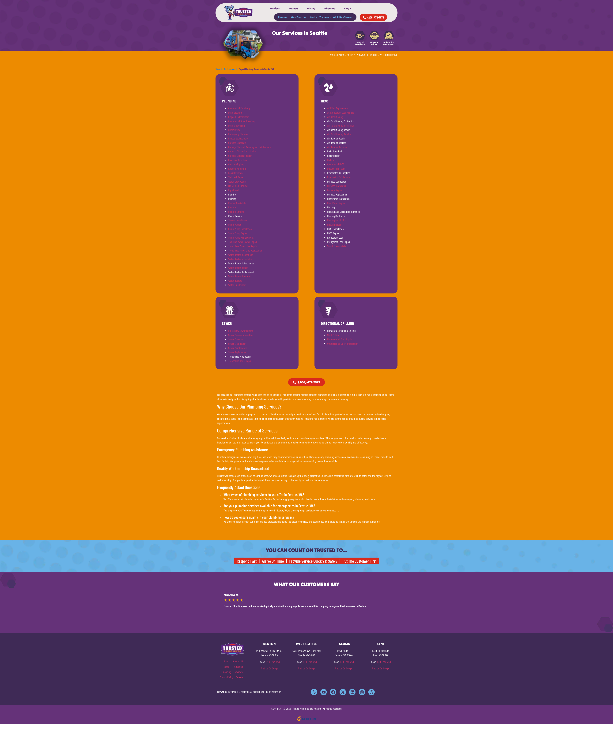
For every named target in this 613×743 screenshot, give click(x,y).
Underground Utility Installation (342, 343)
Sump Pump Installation (240, 229)
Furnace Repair (334, 190)
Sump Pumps (234, 224)
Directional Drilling (337, 323)
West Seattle (298, 17)
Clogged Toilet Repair (238, 117)
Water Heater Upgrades (239, 276)
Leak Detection (235, 173)
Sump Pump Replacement (241, 237)
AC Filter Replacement (337, 108)
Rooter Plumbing (236, 211)
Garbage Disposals (237, 142)
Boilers (330, 160)
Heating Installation (336, 220)
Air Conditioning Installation (340, 125)
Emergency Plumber (238, 134)
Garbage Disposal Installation (242, 151)
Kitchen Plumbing (237, 168)
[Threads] (371, 692)
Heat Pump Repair (336, 203)
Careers (239, 677)
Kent (312, 17)
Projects (293, 8)
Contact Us (238, 661)
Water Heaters (235, 280)
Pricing (311, 8)
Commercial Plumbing (239, 108)
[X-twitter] (343, 692)
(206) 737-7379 (273, 662)
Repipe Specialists (237, 203)
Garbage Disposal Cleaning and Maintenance (249, 147)
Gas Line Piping (235, 164)
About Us (329, 8)
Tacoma (324, 17)
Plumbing (229, 100)
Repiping (232, 207)
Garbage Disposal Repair (240, 155)
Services (275, 8)
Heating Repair (334, 224)
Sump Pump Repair (237, 233)
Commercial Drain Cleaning (241, 121)
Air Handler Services (337, 147)
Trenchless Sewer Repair (240, 361)
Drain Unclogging (236, 125)
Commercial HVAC (335, 164)
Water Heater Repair (238, 267)
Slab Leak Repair (236, 177)
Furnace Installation (337, 186)
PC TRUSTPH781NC (388, 55)
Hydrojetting (234, 129)
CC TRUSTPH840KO (356, 55)
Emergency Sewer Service (240, 330)
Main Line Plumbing (237, 186)
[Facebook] (333, 692)
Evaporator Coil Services (339, 177)
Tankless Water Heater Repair (242, 242)
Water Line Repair (237, 285)
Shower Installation (237, 220)
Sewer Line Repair (237, 343)
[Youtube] (323, 692)
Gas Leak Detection (237, 160)
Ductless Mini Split (336, 168)
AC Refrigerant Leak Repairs (340, 112)
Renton (282, 17)
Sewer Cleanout (235, 339)
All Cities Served (342, 17)
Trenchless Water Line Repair (242, 246)
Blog (346, 8)
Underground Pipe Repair (339, 339)
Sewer (227, 323)
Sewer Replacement (237, 352)
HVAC (324, 100)
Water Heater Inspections (240, 254)
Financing (226, 672)
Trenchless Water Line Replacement (245, 250)
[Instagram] (362, 692)
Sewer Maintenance (237, 348)
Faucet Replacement (238, 138)
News (226, 666)
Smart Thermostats (336, 246)
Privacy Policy (226, 677)
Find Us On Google (269, 668)
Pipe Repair (233, 190)
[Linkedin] (352, 692)
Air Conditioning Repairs (339, 134)
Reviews (239, 672)
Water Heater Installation (240, 259)
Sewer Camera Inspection (240, 335)
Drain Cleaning (235, 112)
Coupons (238, 666)
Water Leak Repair (237, 181)
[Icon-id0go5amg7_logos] (314, 692)
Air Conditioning (335, 117)
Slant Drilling (333, 335)
